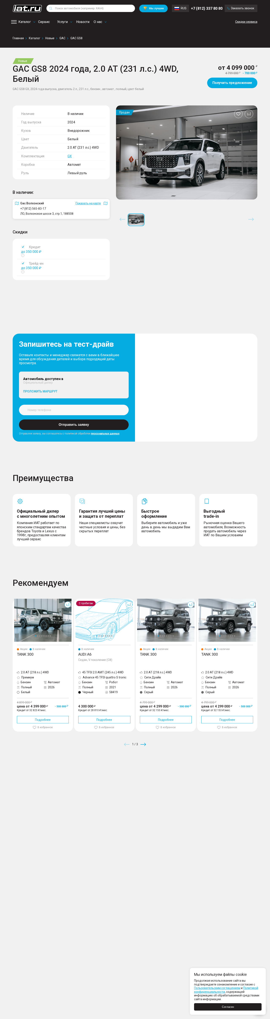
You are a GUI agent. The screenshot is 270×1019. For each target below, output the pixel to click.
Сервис (44, 22)
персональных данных (105, 433)
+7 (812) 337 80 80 (207, 8)
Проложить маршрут (40, 391)
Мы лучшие (153, 8)
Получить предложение (232, 83)
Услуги (62, 22)
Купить (184, 774)
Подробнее (43, 719)
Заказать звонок (242, 8)
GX (70, 156)
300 (15, 600)
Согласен (228, 1006)
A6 (76, 600)
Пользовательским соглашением (217, 988)
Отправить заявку (74, 424)
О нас (98, 22)
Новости (82, 22)
